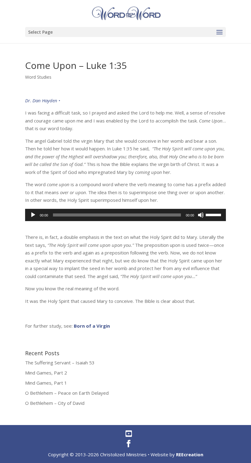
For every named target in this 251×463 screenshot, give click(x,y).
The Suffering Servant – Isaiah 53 (60, 362)
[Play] (33, 215)
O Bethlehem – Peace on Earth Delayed (67, 393)
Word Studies (38, 77)
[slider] (214, 214)
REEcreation (189, 454)
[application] (125, 215)
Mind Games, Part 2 (46, 373)
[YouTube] (129, 434)
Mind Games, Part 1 (46, 383)
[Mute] (201, 215)
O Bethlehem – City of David (54, 403)
